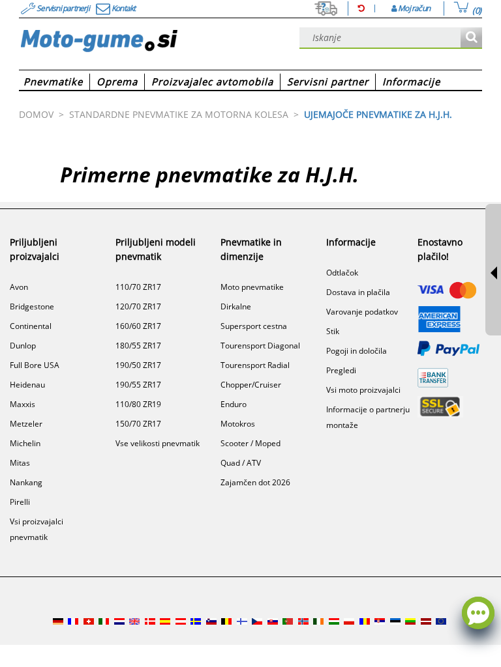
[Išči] (471, 38)
